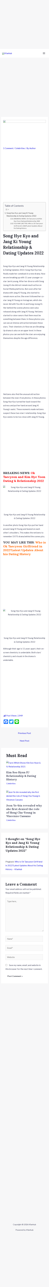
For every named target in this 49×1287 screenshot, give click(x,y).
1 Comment (8, 148)
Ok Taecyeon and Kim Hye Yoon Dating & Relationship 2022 (24, 477)
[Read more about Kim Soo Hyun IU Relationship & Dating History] (24, 764)
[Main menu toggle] (44, 53)
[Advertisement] (24, 24)
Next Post (24, 740)
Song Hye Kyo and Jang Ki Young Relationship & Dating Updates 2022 (21, 214)
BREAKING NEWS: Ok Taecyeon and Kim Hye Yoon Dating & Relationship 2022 (28, 220)
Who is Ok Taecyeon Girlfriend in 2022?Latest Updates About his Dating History (24, 548)
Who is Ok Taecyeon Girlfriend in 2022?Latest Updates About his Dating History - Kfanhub (24, 865)
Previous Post (24, 733)
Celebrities (20, 148)
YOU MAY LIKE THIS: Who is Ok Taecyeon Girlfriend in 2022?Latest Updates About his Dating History (28, 226)
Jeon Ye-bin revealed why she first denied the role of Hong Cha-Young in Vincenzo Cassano (24, 811)
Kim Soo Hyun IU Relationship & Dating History (21, 776)
